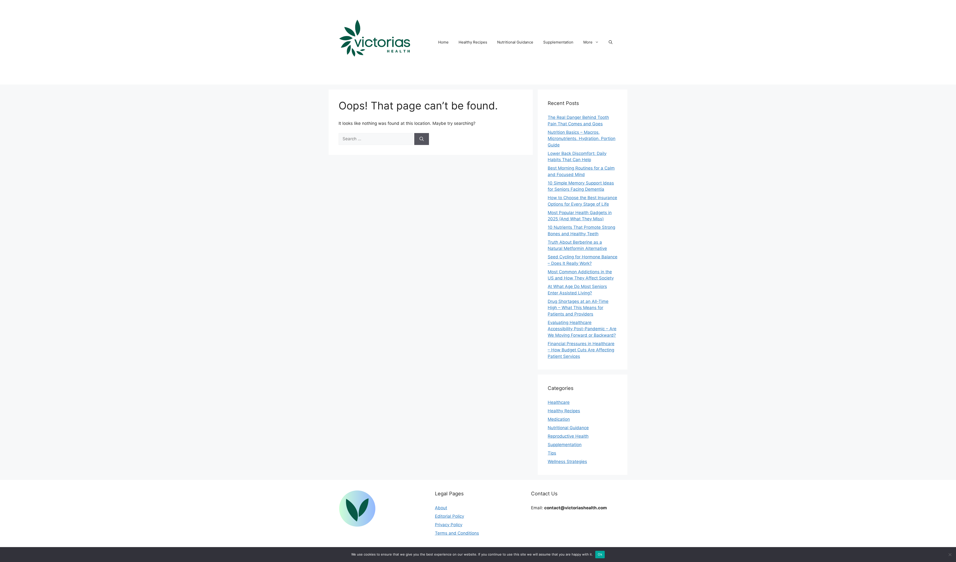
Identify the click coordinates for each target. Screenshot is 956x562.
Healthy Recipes (473, 42)
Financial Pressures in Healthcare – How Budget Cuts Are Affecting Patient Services (581, 350)
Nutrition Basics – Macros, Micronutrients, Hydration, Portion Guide (581, 138)
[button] (610, 42)
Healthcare (559, 402)
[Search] (421, 139)
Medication (559, 419)
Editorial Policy (449, 516)
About (441, 507)
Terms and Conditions (457, 533)
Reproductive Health (568, 436)
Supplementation (558, 42)
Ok (600, 554)
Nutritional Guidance (515, 42)
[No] (949, 554)
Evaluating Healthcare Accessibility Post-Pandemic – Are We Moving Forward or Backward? (582, 329)
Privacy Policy (448, 524)
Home (443, 42)
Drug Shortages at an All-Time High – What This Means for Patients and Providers (578, 308)
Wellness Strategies (567, 461)
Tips (552, 453)
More (588, 42)
